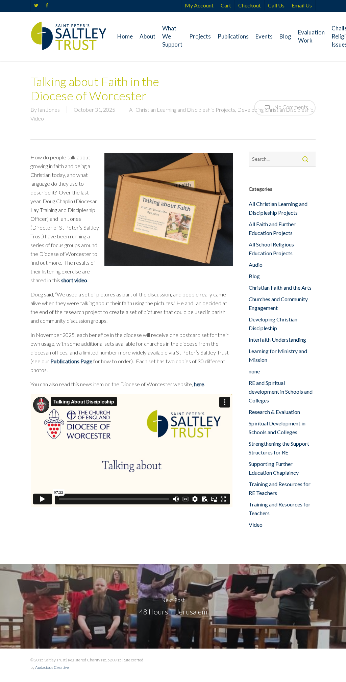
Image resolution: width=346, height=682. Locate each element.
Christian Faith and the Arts (280, 287)
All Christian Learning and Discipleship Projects (182, 109)
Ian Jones (49, 109)
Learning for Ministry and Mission (278, 355)
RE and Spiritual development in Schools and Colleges (281, 391)
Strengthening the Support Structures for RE (279, 447)
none (254, 371)
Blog (254, 276)
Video (37, 118)
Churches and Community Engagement (278, 303)
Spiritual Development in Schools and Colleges (277, 427)
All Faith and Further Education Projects (272, 228)
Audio (256, 264)
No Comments (290, 107)
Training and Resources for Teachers (280, 508)
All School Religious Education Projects (271, 248)
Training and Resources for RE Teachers (280, 488)
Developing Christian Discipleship (273, 323)
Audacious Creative (52, 667)
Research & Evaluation (274, 412)
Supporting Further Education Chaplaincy (274, 468)
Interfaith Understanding (277, 339)
